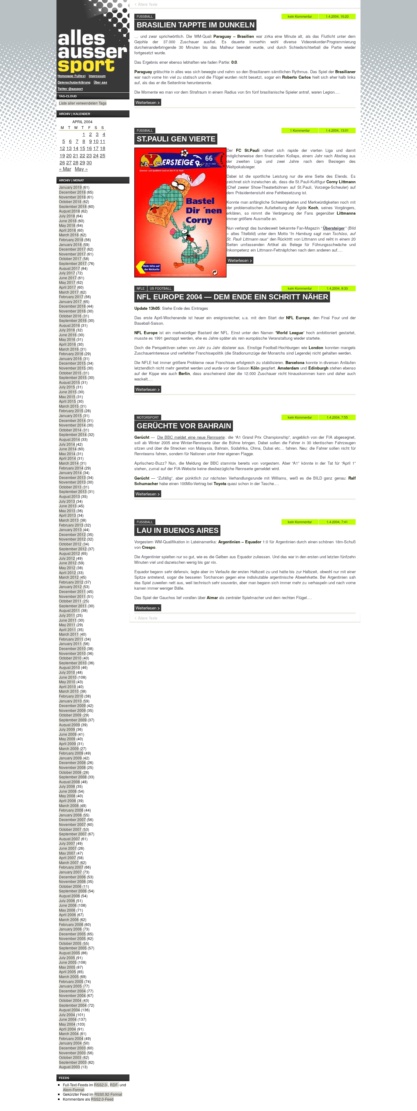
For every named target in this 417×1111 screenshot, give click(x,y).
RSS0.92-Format (108, 1094)
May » (81, 168)
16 (89, 148)
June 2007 (68, 848)
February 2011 (71, 638)
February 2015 (71, 410)
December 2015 (72, 363)
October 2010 (70, 657)
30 (89, 162)
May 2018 (67, 225)
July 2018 (67, 215)
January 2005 (70, 985)
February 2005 (71, 981)
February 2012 (71, 581)
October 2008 (70, 772)
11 (102, 141)
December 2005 (72, 933)
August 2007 (69, 838)
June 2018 (68, 220)
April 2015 (67, 401)
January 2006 (70, 928)
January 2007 (70, 871)
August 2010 (69, 667)
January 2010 (70, 700)
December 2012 (72, 534)
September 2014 (73, 434)
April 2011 (67, 629)
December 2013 (72, 477)
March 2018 (69, 234)
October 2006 (70, 886)
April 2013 (67, 515)
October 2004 (70, 1000)
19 (62, 155)
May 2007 (67, 853)
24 (96, 155)
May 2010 (67, 681)
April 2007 (67, 857)
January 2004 (70, 1042)
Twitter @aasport (70, 89)
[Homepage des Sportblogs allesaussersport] (92, 36)
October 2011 (70, 600)
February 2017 (71, 296)
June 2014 (68, 448)
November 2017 (72, 253)
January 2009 (70, 757)
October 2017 (70, 258)
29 (82, 162)
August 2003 (69, 1066)
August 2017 (69, 268)
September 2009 (73, 719)
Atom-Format (73, 1089)
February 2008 (71, 810)
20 (69, 155)
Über (100, 82)
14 (75, 148)
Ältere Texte (148, 4)
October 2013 (70, 486)
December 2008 (72, 762)
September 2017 (73, 263)
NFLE (141, 288)
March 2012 (69, 577)
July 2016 (67, 329)
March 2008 (69, 805)
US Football (161, 288)
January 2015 (70, 415)
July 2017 (67, 272)
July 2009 (67, 729)
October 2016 (70, 315)
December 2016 (72, 306)
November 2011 (72, 596)
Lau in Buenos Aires (178, 530)
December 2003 (72, 1047)
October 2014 (70, 429)
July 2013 (67, 501)
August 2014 (69, 439)
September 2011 (73, 605)
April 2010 (67, 686)
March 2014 (69, 463)
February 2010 (71, 695)
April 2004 (67, 1028)
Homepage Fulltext (71, 76)
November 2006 (72, 881)
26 (62, 162)
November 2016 (72, 310)
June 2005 (68, 962)
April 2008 (67, 800)
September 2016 (73, 320)
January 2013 (70, 529)
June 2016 (68, 334)
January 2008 (70, 814)
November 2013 (72, 481)
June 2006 (68, 905)
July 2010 (67, 672)
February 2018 (71, 239)
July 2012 (67, 558)
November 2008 (72, 767)
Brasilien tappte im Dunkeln (196, 25)
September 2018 (73, 206)
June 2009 (68, 734)
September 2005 (73, 947)
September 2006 (73, 890)
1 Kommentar (300, 130)
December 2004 (72, 990)
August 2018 (69, 210)
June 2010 (68, 677)
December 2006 (72, 876)
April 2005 (67, 971)
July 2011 (67, 615)
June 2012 (68, 562)
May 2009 (67, 738)
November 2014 (72, 424)
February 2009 (71, 753)
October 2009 (70, 714)
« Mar (65, 168)
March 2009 (69, 748)
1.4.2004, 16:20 (337, 16)
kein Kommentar (300, 16)
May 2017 (67, 282)
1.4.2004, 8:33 (337, 288)
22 (82, 155)
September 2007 (73, 833)
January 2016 (70, 358)
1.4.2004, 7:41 (337, 521)
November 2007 (72, 824)
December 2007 (72, 819)
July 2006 (67, 900)
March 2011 (69, 634)
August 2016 (69, 325)
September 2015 (73, 377)
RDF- (114, 1084)
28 (75, 162)
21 (75, 155)
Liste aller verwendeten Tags (83, 102)
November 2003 (72, 1052)
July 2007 (67, 843)
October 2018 (70, 201)
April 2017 (67, 287)
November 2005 (72, 938)
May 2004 (67, 1024)
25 (102, 155)
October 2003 (70, 1057)
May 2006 (67, 910)
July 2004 (67, 1014)
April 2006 (67, 914)
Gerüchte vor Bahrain (184, 426)
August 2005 (69, 952)
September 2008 (73, 776)
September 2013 (73, 491)
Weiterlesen (146, 102)
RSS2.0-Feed (102, 1099)
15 (82, 148)
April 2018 (67, 230)
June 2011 (68, 620)
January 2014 (70, 472)
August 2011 (69, 610)
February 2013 (71, 524)
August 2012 (69, 553)
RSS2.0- (101, 1084)
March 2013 (69, 520)
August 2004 (69, 1009)
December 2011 (72, 591)
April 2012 (67, 572)
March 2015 (69, 406)
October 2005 (70, 943)
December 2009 (72, 705)
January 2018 (70, 244)
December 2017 (72, 249)
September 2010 (73, 662)
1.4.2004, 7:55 (337, 417)
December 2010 (72, 648)
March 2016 (69, 349)
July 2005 (67, 957)
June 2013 (68, 505)
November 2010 (72, 653)
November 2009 (72, 710)
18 (102, 148)
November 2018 (72, 196)
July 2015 (67, 386)
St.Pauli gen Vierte (176, 139)
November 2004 (72, 995)
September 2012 (73, 548)
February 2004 (71, 1038)
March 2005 (69, 976)
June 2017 (68, 277)
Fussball (145, 16)
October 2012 (70, 543)
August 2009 (69, 724)
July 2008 (67, 786)
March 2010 (69, 691)
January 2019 (70, 187)
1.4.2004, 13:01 (337, 130)
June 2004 (68, 1019)
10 (96, 141)
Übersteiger (334, 228)
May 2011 (67, 624)
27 (69, 162)
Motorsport (148, 417)
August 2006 (69, 895)
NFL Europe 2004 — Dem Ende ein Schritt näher (232, 297)
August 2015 (69, 382)
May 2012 (67, 567)
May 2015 (67, 396)
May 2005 (67, 967)
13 (69, 148)
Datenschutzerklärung (74, 82)
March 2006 (69, 919)
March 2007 (69, 862)
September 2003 (73, 1062)
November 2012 (72, 538)
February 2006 (71, 924)
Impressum (97, 76)
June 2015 (68, 391)
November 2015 (72, 367)
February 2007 (71, 867)
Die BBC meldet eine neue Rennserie (191, 437)
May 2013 (67, 510)
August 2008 (69, 781)
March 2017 (69, 292)
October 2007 (70, 829)
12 (62, 148)
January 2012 (70, 586)
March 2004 (69, 1033)
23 (89, 155)
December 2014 (72, 420)
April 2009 (67, 743)
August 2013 (69, 496)
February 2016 (71, 353)
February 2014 (71, 467)
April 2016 (67, 344)
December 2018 (72, 192)
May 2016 (67, 339)
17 (96, 148)
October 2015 (70, 372)
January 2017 (70, 301)
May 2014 (67, 453)
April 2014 (67, 458)
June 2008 (68, 791)
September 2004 (73, 1005)
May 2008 (67, 795)
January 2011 (70, 643)
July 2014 (67, 444)
